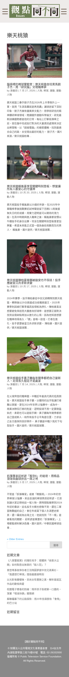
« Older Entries (15, 539)
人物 (39, 90)
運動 (52, 90)
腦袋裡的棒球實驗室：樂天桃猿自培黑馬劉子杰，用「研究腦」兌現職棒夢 (34, 86)
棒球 (46, 90)
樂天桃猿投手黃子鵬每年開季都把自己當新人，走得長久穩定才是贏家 (34, 379)
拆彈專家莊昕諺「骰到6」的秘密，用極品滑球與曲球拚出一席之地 (33, 477)
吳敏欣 (14, 90)
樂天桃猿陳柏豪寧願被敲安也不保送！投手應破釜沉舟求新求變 (34, 281)
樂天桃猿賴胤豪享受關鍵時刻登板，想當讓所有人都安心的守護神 (34, 188)
